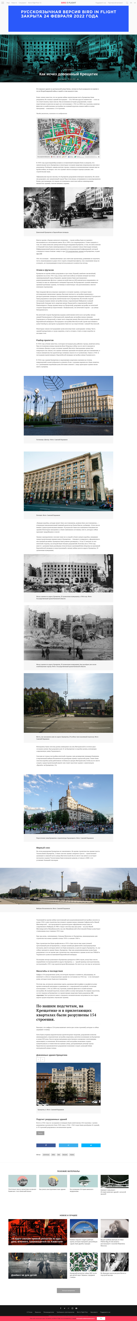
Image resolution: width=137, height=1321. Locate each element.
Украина (72, 1154)
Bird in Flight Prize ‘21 (34, 3)
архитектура (46, 1154)
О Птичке (29, 1312)
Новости (14, 3)
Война (53, 1154)
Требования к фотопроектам (65, 1312)
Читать (40, 1133)
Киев (59, 1154)
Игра (8, 3)
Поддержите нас (101, 3)
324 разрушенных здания (75, 251)
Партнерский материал (115, 3)
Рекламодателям (49, 1312)
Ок (101, 1318)
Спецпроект (22, 3)
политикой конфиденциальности (85, 1318)
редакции (85, 1316)
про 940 (39, 253)
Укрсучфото (94, 1312)
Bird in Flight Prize (82, 1312)
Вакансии (38, 1312)
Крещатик (65, 1154)
